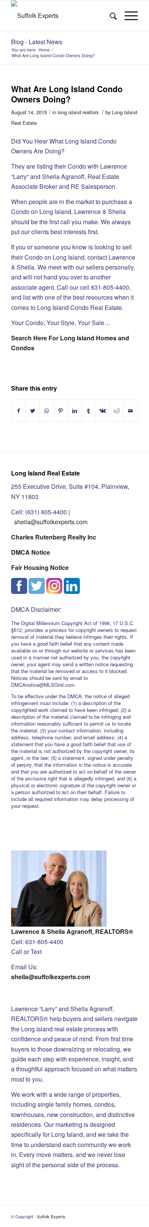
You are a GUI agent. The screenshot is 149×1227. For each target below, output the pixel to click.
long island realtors (78, 112)
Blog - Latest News (36, 41)
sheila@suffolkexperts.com (50, 521)
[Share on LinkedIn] (75, 410)
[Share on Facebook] (18, 410)
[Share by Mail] (131, 410)
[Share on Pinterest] (61, 410)
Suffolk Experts (51, 1216)
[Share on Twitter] (33, 410)
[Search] (109, 15)
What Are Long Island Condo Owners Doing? (67, 94)
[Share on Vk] (103, 410)
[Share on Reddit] (117, 410)
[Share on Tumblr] (89, 410)
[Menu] (127, 15)
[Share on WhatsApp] (46, 410)
